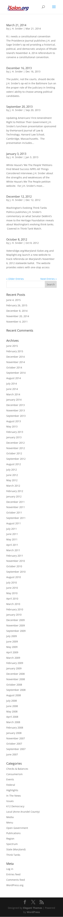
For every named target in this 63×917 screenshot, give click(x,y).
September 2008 (16, 690)
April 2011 (12, 544)
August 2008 (13, 695)
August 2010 (13, 577)
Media (10, 817)
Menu (9, 822)
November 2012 (15, 448)
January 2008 (14, 733)
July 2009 (11, 636)
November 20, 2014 (17, 316)
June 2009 (12, 641)
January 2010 (14, 614)
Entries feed (13, 874)
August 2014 (13, 378)
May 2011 (12, 539)
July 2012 (11, 469)
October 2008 (14, 684)
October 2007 (14, 743)
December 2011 (15, 502)
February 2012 (14, 491)
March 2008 (13, 722)
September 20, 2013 (19, 107)
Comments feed (15, 879)
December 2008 (15, 673)
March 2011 (13, 550)
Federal (10, 784)
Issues (10, 801)
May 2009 (12, 647)
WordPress (33, 912)
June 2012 (12, 475)
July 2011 (11, 528)
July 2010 (11, 582)
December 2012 (15, 442)
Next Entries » (48, 278)
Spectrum (12, 844)
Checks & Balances (17, 768)
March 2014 (13, 394)
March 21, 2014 (16, 25)
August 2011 (13, 523)
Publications (13, 833)
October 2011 (14, 512)
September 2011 (16, 518)
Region (10, 838)
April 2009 (12, 652)
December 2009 (15, 620)
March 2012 (13, 485)
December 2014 (15, 356)
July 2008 (11, 700)
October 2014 (14, 367)
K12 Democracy (15, 806)
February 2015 (14, 351)
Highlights (12, 790)
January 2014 (14, 399)
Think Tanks (13, 854)
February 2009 (14, 663)
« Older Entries (15, 278)
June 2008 (12, 706)
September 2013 (16, 415)
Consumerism (14, 774)
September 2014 (16, 372)
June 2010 (12, 587)
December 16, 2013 (19, 68)
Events (10, 779)
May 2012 (12, 480)
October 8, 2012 (16, 239)
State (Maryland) (16, 849)
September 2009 (16, 631)
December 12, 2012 (19, 196)
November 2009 (15, 625)
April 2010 (12, 598)
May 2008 (12, 711)
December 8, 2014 (16, 310)
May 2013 (12, 426)
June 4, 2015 (13, 300)
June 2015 (12, 345)
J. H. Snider (16, 28)
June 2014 (12, 389)
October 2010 (14, 566)
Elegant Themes (32, 907)
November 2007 (15, 738)
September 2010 (16, 571)
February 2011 (14, 555)
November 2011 (15, 507)
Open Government (17, 828)
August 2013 (13, 421)
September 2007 (16, 749)
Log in (9, 869)
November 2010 (15, 561)
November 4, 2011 (17, 321)
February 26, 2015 (16, 305)
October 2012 (14, 453)
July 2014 (11, 383)
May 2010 (12, 593)
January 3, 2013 (16, 154)
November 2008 (15, 679)
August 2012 (13, 464)
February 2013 (14, 432)
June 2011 (12, 534)
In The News (13, 795)
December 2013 (15, 405)
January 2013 (14, 437)
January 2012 (14, 496)
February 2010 (14, 609)
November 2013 (15, 410)
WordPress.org (14, 885)
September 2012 (16, 458)
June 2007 (12, 754)
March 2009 (13, 657)
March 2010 (13, 604)
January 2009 (14, 668)
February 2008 (14, 727)
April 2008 (12, 716)
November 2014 (15, 362)
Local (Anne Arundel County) (23, 811)
